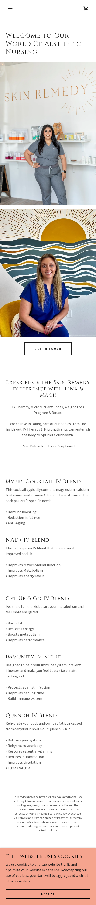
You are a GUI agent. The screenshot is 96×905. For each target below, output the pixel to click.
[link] (85, 8)
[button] (7, 8)
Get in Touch (48, 348)
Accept (48, 894)
